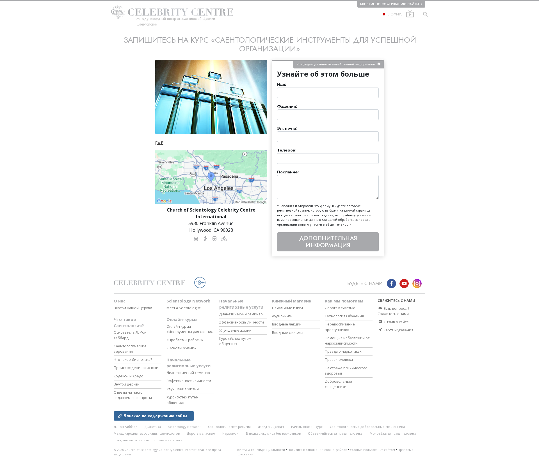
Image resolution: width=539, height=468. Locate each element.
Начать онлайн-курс (307, 427)
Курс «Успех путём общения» (182, 399)
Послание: (288, 172)
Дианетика (153, 427)
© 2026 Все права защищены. (167, 452)
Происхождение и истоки (136, 367)
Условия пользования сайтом (372, 450)
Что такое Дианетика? (133, 359)
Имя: (281, 84)
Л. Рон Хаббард (125, 427)
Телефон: (286, 150)
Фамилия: (287, 106)
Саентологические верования (130, 348)
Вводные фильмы (287, 332)
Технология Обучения (344, 315)
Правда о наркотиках (343, 351)
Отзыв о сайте (396, 321)
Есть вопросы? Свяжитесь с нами (393, 311)
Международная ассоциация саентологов (147, 433)
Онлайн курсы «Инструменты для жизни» (189, 329)
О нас (119, 301)
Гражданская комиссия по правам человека (148, 440)
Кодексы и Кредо (128, 375)
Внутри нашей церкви (133, 307)
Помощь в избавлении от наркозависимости (347, 340)
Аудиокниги (282, 315)
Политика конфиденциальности (260, 450)
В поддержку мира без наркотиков (273, 433)
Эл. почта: (287, 128)
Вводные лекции (287, 324)
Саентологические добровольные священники (367, 427)
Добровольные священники (338, 384)
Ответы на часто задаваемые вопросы (133, 395)
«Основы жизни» (181, 347)
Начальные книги (287, 307)
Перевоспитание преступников (340, 327)
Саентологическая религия (229, 427)
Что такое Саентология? (129, 322)
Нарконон (230, 433)
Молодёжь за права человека (393, 433)
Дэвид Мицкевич (271, 427)
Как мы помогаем (344, 301)
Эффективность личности (188, 380)
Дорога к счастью (340, 307)
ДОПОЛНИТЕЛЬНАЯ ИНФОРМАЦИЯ (328, 241)
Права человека (339, 359)
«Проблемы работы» (184, 339)
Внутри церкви (127, 384)
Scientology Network (188, 301)
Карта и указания (398, 329)
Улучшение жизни (182, 388)
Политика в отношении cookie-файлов (317, 450)
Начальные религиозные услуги (188, 363)
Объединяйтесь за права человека (335, 433)
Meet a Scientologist (183, 307)
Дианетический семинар (188, 372)
